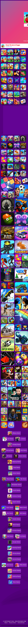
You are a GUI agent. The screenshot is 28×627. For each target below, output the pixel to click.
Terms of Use (21, 622)
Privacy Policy (12, 622)
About (5, 622)
